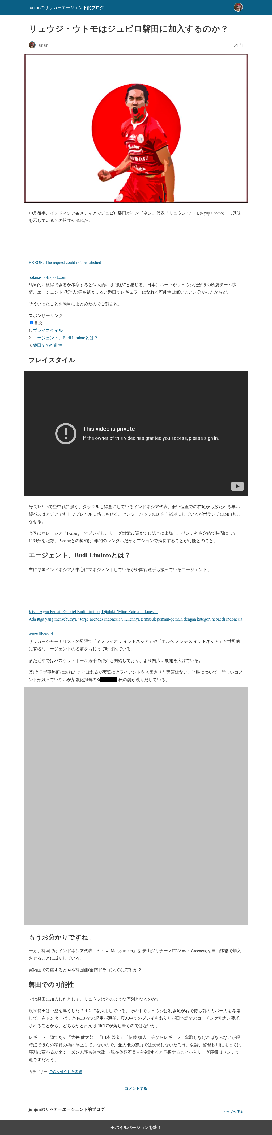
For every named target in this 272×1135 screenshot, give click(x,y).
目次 (38, 323)
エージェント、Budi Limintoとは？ (65, 337)
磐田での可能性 (48, 345)
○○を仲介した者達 (65, 1071)
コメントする (136, 1088)
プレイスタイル (48, 330)
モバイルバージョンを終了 (136, 1127)
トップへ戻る (233, 1112)
